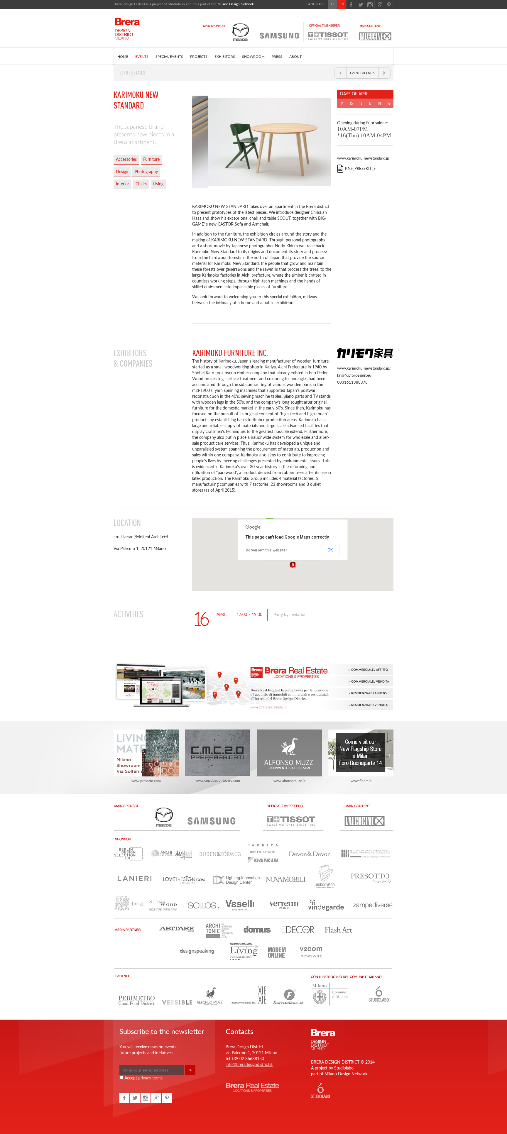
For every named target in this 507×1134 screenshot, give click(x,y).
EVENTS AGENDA (362, 73)
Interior (122, 184)
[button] (293, 565)
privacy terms (150, 1078)
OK (330, 550)
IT (332, 4)
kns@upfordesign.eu (354, 376)
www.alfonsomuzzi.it (289, 781)
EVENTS (141, 56)
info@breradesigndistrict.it (249, 1065)
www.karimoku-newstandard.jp (363, 158)
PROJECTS (198, 56)
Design (122, 172)
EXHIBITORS (224, 56)
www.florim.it (361, 781)
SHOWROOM (253, 56)
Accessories (126, 160)
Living (158, 184)
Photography (146, 172)
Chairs (141, 184)
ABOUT (295, 56)
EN (341, 4)
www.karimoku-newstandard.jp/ (364, 368)
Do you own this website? (266, 550)
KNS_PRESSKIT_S (360, 169)
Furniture (151, 160)
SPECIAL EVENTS (169, 56)
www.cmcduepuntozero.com (217, 780)
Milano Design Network (235, 4)
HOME (122, 56)
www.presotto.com (146, 781)
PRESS (277, 56)
